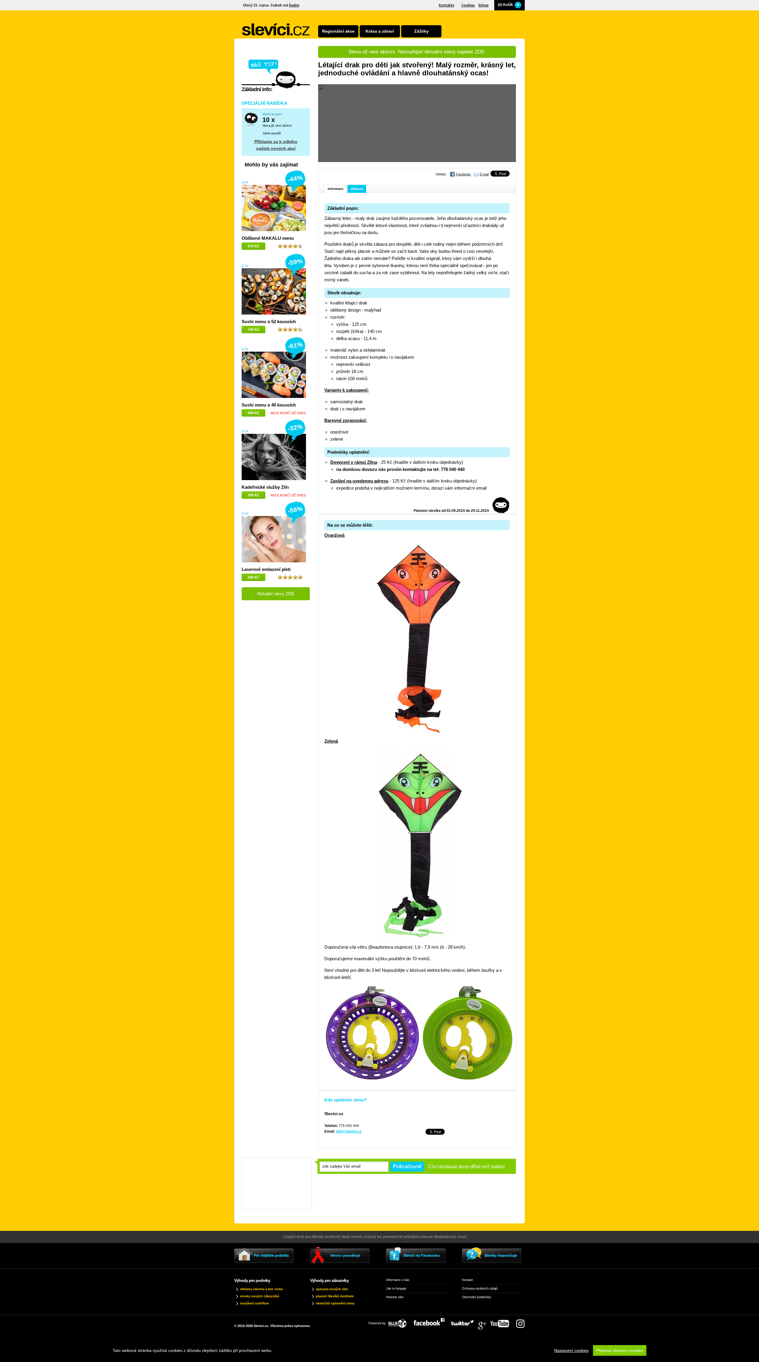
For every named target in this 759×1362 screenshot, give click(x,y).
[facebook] (432, 1321)
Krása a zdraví (380, 31)
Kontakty (446, 5)
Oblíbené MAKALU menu (268, 238)
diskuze (357, 189)
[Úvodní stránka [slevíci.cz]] (276, 29)
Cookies (468, 5)
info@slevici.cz (348, 1131)
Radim (294, 5)
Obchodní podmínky (476, 1297)
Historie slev (395, 1297)
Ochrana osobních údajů (480, 1288)
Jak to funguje (396, 1288)
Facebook (463, 174)
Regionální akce (338, 31)
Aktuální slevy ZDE (275, 593)
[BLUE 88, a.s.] (400, 1321)
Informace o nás (397, 1280)
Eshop (484, 5)
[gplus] (485, 1321)
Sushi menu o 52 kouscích (269, 321)
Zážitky (421, 31)
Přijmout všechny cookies (619, 1350)
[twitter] (465, 1321)
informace (335, 189)
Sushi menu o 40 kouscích (269, 404)
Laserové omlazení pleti (266, 569)
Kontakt (467, 1280)
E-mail (484, 174)
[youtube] (502, 1321)
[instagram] (520, 1321)
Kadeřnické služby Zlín (265, 487)
